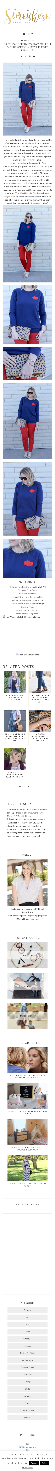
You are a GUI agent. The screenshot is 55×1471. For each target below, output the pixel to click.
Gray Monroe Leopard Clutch (27, 610)
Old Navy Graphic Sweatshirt (22, 587)
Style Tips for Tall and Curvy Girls (27, 1185)
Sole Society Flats (27, 593)
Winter (27, 1417)
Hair (27, 1324)
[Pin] (29, 56)
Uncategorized (27, 1410)
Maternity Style (27, 1353)
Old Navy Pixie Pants (27, 590)
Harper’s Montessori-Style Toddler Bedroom (27, 1149)
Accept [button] (34, 1463)
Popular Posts (27, 1367)
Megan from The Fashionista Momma (21, 196)
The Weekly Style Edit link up (29, 193)
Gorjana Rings (27, 607)
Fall (27, 1317)
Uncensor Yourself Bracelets (25, 600)
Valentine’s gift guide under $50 (22, 166)
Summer (27, 1396)
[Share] (21, 56)
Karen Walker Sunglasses (27, 613)
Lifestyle (27, 1338)
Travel (27, 1403)
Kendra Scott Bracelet (21, 603)
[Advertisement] (27, 1255)
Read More (27, 1467)
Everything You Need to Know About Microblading (27, 1077)
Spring (27, 1381)
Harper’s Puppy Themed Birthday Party (28, 1113)
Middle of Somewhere (27, 16)
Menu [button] (30, 34)
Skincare (27, 1374)
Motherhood (27, 1360)
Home (27, 1331)
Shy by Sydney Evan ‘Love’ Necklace (27, 597)
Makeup (27, 1346)
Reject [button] (44, 1463)
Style (33, 786)
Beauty (27, 1310)
